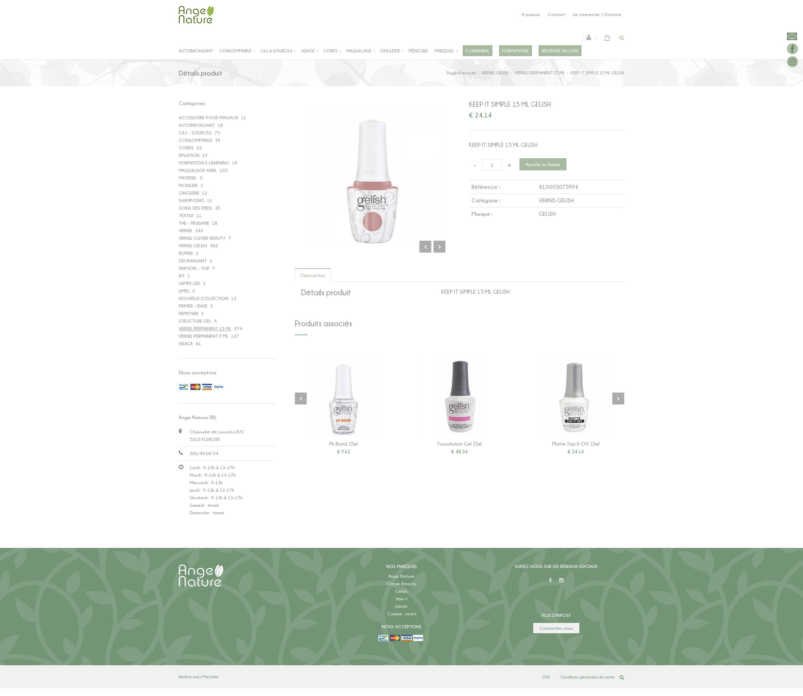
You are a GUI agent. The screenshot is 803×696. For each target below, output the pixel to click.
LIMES (184, 290)
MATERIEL (188, 177)
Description (313, 275)
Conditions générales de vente (587, 677)
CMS (546, 677)
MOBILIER (188, 185)
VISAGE (186, 343)
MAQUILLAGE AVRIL (198, 170)
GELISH (547, 214)
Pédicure (418, 50)
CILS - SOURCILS (195, 132)
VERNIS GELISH (495, 72)
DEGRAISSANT (193, 260)
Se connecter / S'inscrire (597, 14)
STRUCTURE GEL (195, 321)
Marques (444, 50)
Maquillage (358, 50)
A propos (531, 14)
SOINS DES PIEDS (195, 208)
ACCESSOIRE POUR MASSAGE (208, 117)
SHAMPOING (191, 200)
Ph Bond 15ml (343, 444)
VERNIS (185, 230)
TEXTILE (186, 215)
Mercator (211, 676)
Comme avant (402, 613)
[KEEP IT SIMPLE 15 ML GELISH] (372, 114)
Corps (330, 50)
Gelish (401, 591)
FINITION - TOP (194, 268)
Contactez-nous (556, 628)
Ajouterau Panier (344, 396)
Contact (556, 14)
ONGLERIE (189, 192)
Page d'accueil (461, 72)
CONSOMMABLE (195, 140)
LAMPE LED (189, 283)
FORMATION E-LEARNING (204, 162)
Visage (308, 50)
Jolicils (401, 606)
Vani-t (401, 598)
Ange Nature (401, 576)
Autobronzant (196, 50)
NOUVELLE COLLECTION (203, 298)
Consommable (236, 50)
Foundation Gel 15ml (460, 444)
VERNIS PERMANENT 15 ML (539, 72)
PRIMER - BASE (193, 305)
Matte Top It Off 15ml (575, 444)
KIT (182, 275)
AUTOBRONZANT (197, 125)
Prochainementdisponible (578, 396)
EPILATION (189, 155)
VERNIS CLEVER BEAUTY (202, 238)
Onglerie (390, 50)
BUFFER (186, 253)
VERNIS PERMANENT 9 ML (203, 336)
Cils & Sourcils (276, 50)
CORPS (186, 147)
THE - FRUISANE (194, 223)
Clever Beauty (401, 583)
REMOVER (188, 313)
